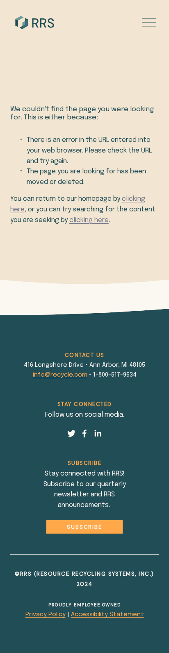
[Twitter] (71, 433)
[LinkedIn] (98, 433)
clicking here (89, 220)
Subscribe (84, 526)
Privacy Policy (45, 614)
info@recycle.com (60, 375)
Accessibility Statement (107, 614)
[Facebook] (84, 433)
